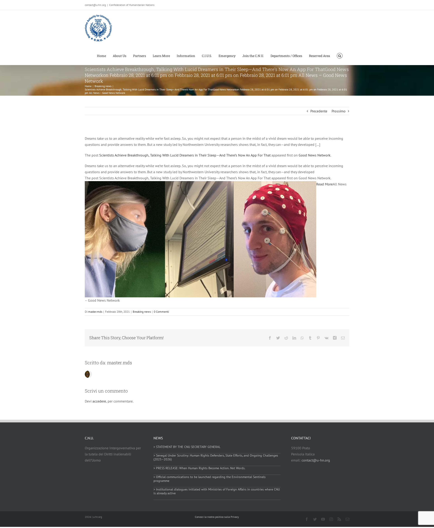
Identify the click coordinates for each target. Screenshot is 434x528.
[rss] (339, 519)
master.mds (95, 312)
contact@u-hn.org (316, 460)
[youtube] (323, 519)
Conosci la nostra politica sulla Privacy (217, 517)
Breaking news (142, 312)
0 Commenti (161, 312)
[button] (339, 55)
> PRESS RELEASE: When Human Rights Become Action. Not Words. (199, 468)
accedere (99, 401)
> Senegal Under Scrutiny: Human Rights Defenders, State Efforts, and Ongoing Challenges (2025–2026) (215, 457)
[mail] (347, 519)
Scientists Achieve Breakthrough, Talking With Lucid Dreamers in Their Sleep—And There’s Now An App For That (185, 155)
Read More (324, 184)
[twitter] (315, 519)
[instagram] (331, 519)
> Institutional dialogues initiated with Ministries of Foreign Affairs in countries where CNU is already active (216, 491)
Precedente (318, 111)
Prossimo (339, 111)
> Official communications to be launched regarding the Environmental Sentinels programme (209, 479)
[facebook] (307, 519)
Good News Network (314, 155)
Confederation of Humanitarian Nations (131, 5)
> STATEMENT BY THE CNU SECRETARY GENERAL (186, 447)
